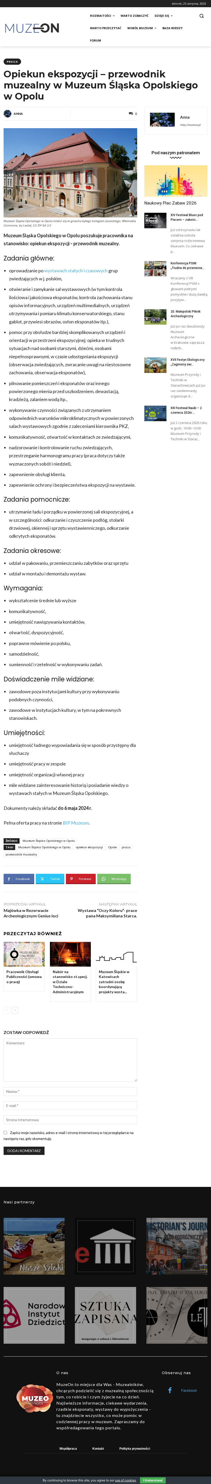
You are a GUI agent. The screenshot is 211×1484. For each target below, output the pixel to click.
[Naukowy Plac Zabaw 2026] (175, 181)
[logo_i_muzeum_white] (105, 1246)
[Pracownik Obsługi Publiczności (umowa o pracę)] (24, 954)
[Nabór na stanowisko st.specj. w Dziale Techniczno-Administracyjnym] (70, 954)
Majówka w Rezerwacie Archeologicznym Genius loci (31, 913)
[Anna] (8, 114)
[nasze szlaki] (34, 1246)
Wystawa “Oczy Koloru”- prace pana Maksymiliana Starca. (107, 913)
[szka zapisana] (105, 1315)
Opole (112, 847)
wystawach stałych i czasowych (76, 270)
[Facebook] (170, 1391)
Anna (18, 114)
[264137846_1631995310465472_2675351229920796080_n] (176, 1246)
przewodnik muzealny (21, 854)
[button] (201, 16)
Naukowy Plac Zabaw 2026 (170, 203)
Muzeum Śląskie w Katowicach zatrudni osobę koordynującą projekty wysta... (114, 981)
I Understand (153, 1480)
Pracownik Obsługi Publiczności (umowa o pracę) (24, 976)
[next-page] (15, 1010)
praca (12, 62)
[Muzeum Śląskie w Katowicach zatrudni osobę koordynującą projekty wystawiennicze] (116, 954)
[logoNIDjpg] (34, 1315)
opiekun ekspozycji (89, 847)
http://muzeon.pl (190, 124)
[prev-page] (7, 1010)
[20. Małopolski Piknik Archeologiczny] (155, 317)
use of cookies (125, 1480)
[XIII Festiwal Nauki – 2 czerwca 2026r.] (155, 413)
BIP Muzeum (76, 823)
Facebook (189, 1390)
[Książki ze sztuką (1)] (176, 1315)
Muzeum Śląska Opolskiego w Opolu (49, 841)
